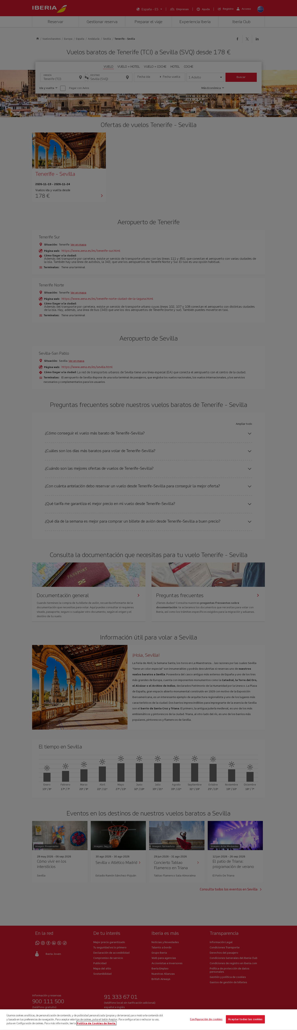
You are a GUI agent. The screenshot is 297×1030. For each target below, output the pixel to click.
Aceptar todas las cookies (245, 1019)
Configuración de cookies (206, 1019)
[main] (148, 1019)
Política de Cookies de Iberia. (96, 1023)
